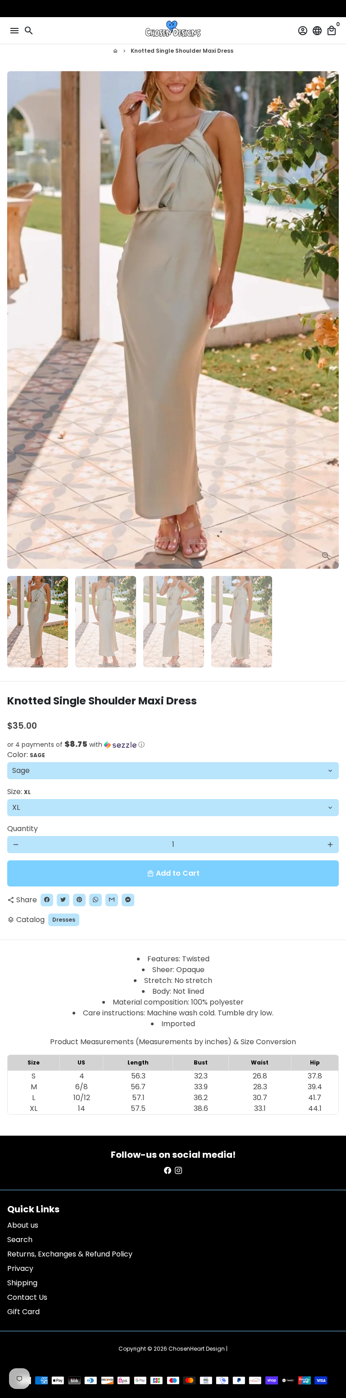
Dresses (63, 919)
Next (330, 320)
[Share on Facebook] (47, 900)
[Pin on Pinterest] (79, 900)
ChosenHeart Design (196, 1348)
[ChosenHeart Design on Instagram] (178, 1170)
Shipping (22, 1283)
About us (22, 1225)
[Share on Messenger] (128, 900)
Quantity (22, 828)
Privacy (20, 1268)
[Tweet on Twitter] (63, 900)
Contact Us (27, 1297)
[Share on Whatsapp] (95, 900)
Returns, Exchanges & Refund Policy (69, 1254)
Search (19, 1239)
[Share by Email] (111, 900)
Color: (26, 754)
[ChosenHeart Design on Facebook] (167, 1170)
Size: (19, 791)
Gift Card (23, 1312)
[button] (173, 744)
